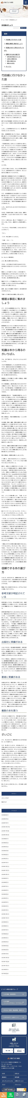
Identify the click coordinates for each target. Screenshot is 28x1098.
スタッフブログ (5, 798)
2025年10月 (4, 834)
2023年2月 (4, 949)
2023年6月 (4, 934)
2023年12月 (4, 914)
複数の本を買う (11, 63)
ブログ (6, 20)
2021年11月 (4, 965)
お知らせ (17, 1073)
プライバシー (18, 1084)
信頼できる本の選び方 (13, 55)
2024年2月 (4, 906)
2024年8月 (4, 882)
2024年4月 (4, 898)
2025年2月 (4, 858)
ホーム (2, 20)
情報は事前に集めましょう (14, 44)
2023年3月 (4, 945)
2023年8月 (4, 926)
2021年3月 (4, 973)
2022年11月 (4, 961)
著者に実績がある (11, 61)
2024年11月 (4, 870)
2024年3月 (4, 902)
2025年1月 (4, 862)
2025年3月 (4, 854)
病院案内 (4, 1077)
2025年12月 (4, 827)
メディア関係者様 (19, 1050)
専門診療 (17, 1077)
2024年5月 (4, 894)
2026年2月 (4, 819)
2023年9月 (4, 922)
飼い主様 (8, 1050)
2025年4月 (4, 850)
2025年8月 (4, 838)
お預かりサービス (19, 1081)
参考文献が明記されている (13, 56)
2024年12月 (4, 866)
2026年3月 (4, 815)
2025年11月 (4, 831)
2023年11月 (4, 918)
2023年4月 (4, 942)
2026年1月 (4, 823)
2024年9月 (4, 878)
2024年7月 (4, 886)
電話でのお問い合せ (14, 1030)
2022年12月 (4, 957)
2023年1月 (4, 953)
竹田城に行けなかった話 (13, 40)
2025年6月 (4, 842)
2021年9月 (4, 969)
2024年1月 (4, 910)
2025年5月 (4, 846)
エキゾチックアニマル (7, 1081)
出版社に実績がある (12, 59)
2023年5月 (4, 938)
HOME (3, 1073)
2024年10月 (4, 874)
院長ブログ (4, 802)
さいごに (8, 67)
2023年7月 (4, 930)
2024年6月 (4, 890)
